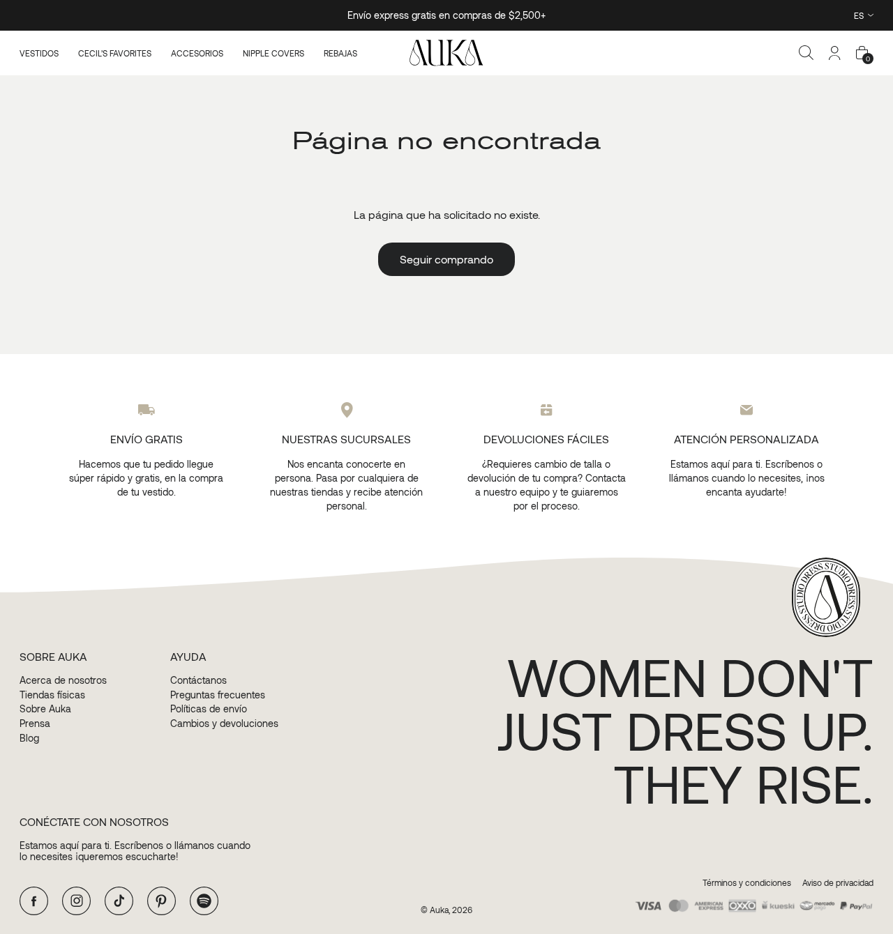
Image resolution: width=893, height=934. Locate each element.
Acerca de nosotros (63, 680)
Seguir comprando (446, 259)
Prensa (35, 723)
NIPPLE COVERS (273, 53)
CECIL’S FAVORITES (114, 53)
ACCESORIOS (197, 53)
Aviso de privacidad (837, 882)
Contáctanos (198, 680)
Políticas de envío (208, 708)
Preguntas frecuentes (217, 694)
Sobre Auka (45, 708)
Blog (29, 738)
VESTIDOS (39, 53)
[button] (806, 53)
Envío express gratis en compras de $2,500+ (446, 15)
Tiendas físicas (52, 694)
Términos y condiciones (747, 882)
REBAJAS (340, 53)
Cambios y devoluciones (224, 723)
